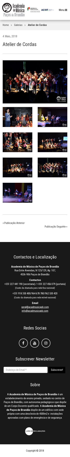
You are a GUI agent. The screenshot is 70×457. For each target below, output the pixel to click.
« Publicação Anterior (14, 223)
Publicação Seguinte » (56, 226)
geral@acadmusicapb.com (35, 307)
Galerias (18, 25)
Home (6, 25)
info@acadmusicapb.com (35, 310)
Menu (64, 11)
